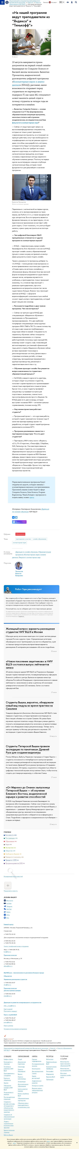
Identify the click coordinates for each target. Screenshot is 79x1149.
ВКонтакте (9, 900)
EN (63, 2)
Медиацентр (50, 1074)
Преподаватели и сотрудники (9, 1074)
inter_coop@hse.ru (10, 1006)
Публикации (49, 1079)
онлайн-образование (39, 539)
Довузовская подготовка (22, 1063)
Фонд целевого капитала (8, 1093)
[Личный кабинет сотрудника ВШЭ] (71, 2)
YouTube (9, 903)
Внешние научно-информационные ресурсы (37, 1090)
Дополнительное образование (23, 1085)
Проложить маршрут (10, 1011)
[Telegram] (16, 517)
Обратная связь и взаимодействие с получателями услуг (24, 1105)
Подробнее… (21, 616)
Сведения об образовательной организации (9, 1117)
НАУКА (34, 1056)
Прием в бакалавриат (21, 1070)
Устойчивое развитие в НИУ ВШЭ (8, 1069)
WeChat (8, 909)
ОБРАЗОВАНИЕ (23, 1056)
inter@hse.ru (8, 996)
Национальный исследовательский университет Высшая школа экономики (26, 1048)
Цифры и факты (8, 1059)
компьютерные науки (19, 542)
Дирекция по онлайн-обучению (26, 552)
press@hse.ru (8, 1022)
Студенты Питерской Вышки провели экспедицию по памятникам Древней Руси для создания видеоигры (28, 749)
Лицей (20, 1059)
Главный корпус (8, 924)
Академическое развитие (36, 1082)
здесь (48, 1141)
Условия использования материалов (15, 1029)
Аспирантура (22, 1081)
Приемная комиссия (10, 955)
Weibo (8, 912)
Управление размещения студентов (15, 979)
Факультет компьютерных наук (29, 557)
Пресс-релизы (8, 1026)
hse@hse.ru (7, 952)
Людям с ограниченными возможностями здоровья (8, 1124)
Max (7, 918)
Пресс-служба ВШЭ (10, 1015)
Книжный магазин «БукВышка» (51, 1068)
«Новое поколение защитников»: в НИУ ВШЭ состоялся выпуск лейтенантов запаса (29, 664)
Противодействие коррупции (9, 1098)
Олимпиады (21, 1067)
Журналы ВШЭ (50, 1077)
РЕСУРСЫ (49, 1056)
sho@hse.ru (7, 985)
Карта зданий (8, 1009)
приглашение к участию (23, 539)
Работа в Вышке (8, 1135)
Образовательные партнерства (23, 1099)
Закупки (6, 1083)
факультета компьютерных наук (25, 122)
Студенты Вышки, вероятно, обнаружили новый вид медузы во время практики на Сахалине (29, 705)
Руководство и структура (8, 1063)
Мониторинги (36, 1069)
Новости (52, 1048)
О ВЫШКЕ (7, 1056)
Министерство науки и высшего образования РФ (65, 1064)
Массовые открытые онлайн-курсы (65, 1075)
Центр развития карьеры (22, 1090)
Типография (49, 1071)
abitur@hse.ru (8, 966)
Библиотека (49, 1059)
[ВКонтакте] (13, 517)
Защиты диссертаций (36, 1077)
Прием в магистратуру (22, 1078)
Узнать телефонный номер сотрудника (16, 946)
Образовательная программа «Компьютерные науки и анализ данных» (31, 554)
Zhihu (8, 915)
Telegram (9, 906)
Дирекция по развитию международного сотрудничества (22, 1002)
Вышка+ (20, 1074)
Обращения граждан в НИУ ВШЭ (8, 1088)
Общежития (8, 976)
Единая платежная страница (9, 1131)
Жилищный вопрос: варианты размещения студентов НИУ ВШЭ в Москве (30, 630)
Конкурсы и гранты (37, 1085)
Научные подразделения (36, 1060)
